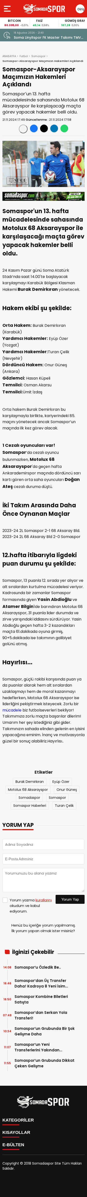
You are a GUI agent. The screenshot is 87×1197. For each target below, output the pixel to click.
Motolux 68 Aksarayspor (28, 789)
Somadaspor (29, 797)
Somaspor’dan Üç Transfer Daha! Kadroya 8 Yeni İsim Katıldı (40, 983)
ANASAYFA (9, 56)
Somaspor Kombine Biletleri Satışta (41, 999)
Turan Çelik (64, 805)
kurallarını (44, 900)
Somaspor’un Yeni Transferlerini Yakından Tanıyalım (36, 1047)
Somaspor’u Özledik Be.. (37, 967)
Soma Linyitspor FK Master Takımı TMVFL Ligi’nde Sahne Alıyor (49, 37)
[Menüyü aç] (7, 9)
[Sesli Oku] (23, 129)
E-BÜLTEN (13, 1144)
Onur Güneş (67, 789)
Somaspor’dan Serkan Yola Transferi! (40, 1015)
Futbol (24, 56)
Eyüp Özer (60, 781)
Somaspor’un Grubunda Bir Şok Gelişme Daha (44, 1031)
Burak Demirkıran (29, 781)
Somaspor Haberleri (29, 805)
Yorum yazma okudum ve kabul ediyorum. (31, 906)
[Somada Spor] (44, 9)
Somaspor (38, 56)
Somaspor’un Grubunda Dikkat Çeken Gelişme (44, 1063)
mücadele (12, 710)
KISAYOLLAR (16, 1132)
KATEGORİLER (18, 1120)
